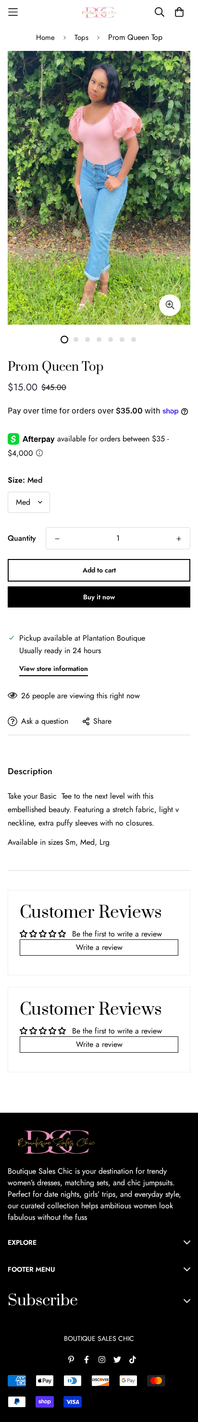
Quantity (22, 538)
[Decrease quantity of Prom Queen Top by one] (57, 539)
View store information (53, 668)
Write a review (99, 947)
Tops (81, 37)
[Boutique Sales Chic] (99, 12)
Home (45, 37)
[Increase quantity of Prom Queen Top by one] (179, 539)
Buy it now (99, 597)
